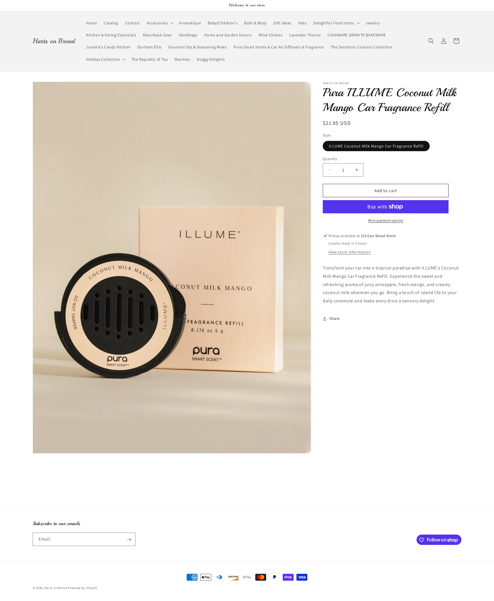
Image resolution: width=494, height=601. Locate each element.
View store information (349, 252)
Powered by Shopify (82, 588)
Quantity (330, 158)
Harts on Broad (55, 588)
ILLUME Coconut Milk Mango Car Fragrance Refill (376, 145)
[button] (159, 23)
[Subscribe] (129, 539)
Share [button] (334, 318)
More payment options (385, 220)
